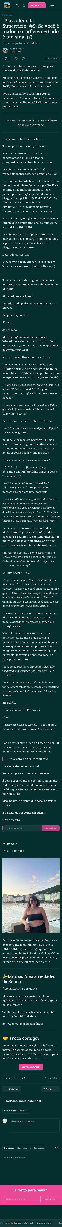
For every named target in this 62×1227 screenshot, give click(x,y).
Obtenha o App (44, 1223)
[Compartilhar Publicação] (24, 5)
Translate (9, 15)
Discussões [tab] (39, 1148)
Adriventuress (17, 49)
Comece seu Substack (23, 1223)
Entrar (53, 5)
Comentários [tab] (10, 1110)
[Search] (17, 5)
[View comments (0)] (16, 59)
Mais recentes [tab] (24, 1148)
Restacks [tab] (24, 1110)
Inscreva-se (36, 5)
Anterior (14, 1089)
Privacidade (7, 1223)
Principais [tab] (9, 1148)
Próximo (48, 1089)
